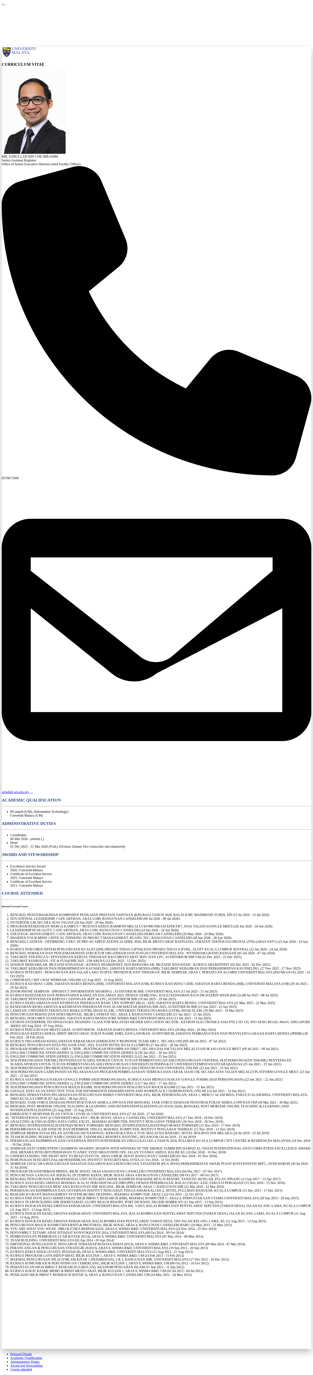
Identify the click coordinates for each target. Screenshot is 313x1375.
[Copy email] (31, 793)
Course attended (21, 1369)
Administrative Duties (25, 1362)
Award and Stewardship (26, 1365)
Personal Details (21, 1354)
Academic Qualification (26, 1358)
